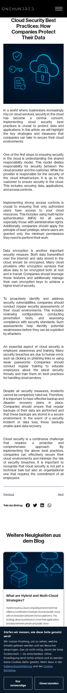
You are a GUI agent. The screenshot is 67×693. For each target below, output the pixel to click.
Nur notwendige (18, 683)
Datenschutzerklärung (18, 666)
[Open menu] (58, 9)
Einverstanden (49, 683)
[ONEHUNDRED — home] (18, 8)
